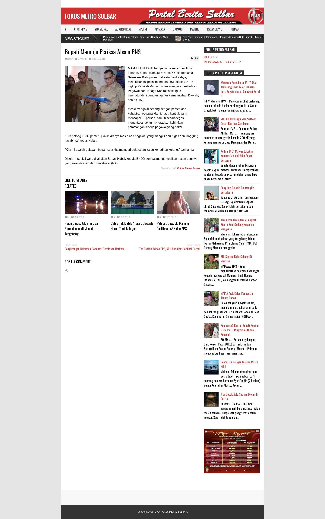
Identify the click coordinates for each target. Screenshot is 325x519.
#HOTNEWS (80, 29)
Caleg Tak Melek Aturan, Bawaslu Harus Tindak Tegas (132, 225)
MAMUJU (177, 29)
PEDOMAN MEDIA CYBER (222, 62)
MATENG (195, 29)
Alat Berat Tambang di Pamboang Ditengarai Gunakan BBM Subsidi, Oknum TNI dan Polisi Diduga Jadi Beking (230, 38)
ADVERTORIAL (123, 29)
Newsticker (77, 39)
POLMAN (234, 29)
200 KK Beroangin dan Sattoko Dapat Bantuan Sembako (238, 121)
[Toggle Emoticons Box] (67, 271)
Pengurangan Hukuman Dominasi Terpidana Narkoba (95, 249)
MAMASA (160, 29)
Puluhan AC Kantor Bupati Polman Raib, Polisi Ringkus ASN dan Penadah (131, 38)
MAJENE (143, 29)
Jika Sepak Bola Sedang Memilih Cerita (239, 396)
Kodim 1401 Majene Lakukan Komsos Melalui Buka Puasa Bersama (237, 156)
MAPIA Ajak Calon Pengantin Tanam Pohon (237, 295)
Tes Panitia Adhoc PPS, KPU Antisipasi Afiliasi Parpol (169, 249)
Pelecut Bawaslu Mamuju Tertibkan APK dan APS (173, 225)
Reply (70, 59)
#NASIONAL (101, 29)
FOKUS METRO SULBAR (90, 15)
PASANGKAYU (214, 29)
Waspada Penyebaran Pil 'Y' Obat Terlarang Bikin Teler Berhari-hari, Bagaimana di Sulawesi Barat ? (240, 89)
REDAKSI (210, 57)
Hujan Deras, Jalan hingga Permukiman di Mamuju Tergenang (81, 228)
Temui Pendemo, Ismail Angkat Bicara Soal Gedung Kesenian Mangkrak (238, 224)
